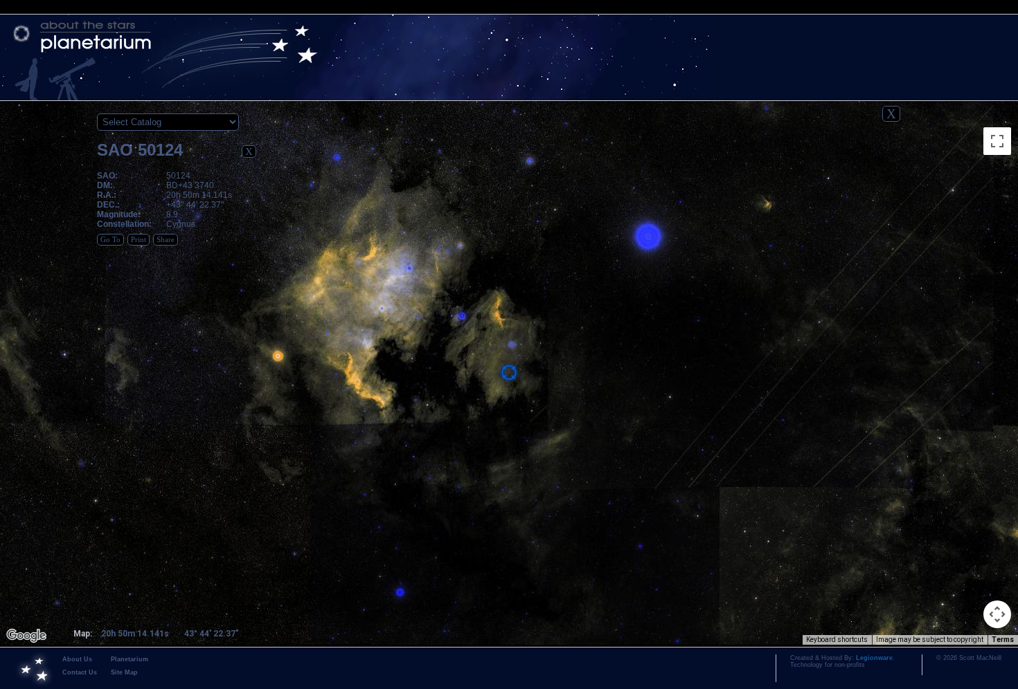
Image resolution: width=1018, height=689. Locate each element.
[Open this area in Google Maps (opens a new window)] (26, 636)
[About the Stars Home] (509, 37)
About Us (77, 659)
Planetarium (129, 659)
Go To (110, 240)
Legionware (874, 657)
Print (138, 240)
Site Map (124, 672)
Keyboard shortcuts (837, 639)
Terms (1003, 639)
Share (166, 240)
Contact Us (79, 672)
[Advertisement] (959, 315)
